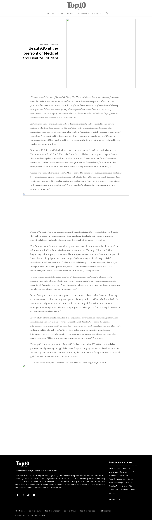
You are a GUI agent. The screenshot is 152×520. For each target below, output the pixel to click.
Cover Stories (58, 13)
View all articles (115, 499)
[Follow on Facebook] (17, 495)
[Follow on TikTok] (28, 495)
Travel (132, 490)
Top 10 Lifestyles (104, 511)
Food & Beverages (116, 483)
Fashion (130, 479)
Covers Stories (114, 468)
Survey (124, 486)
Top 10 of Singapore (53, 511)
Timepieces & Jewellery (118, 490)
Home (47, 13)
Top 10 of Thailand (70, 511)
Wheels (112, 493)
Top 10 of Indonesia (87, 511)
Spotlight (129, 483)
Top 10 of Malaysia (35, 511)
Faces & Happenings (117, 479)
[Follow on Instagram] (23, 495)
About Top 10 (20, 511)
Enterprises (83, 13)
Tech (131, 486)
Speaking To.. (97, 13)
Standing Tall (114, 486)
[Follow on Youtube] (34, 495)
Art (134, 472)
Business (112, 475)
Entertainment (124, 475)
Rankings (71, 13)
